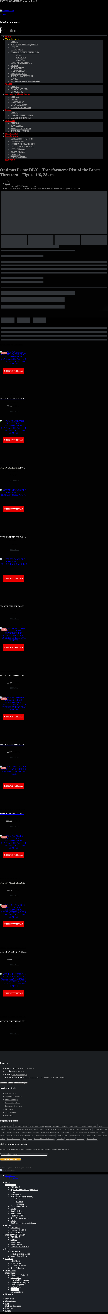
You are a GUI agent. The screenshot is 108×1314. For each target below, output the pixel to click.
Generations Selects (21, 62)
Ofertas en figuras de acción (30, 1132)
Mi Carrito (9, 1308)
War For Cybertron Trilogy (25, 52)
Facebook (3, 1083)
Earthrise (21, 57)
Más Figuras (11, 136)
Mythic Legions (18, 149)
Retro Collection (20, 131)
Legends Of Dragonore (23, 144)
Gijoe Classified (74, 1126)
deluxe (25, 1126)
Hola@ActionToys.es (19, 1075)
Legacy (14, 47)
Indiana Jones (18, 151)
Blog (7, 1303)
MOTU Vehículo (86, 1129)
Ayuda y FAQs (10, 1093)
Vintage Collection (21, 128)
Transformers (12, 39)
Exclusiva (56, 1126)
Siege (18, 55)
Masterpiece (17, 49)
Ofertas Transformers (13, 1139)
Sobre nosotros (10, 1112)
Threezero (16, 154)
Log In (8, 1311)
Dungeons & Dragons (22, 146)
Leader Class (92, 1126)
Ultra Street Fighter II (22, 138)
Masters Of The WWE (21, 107)
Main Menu (10, 1175)
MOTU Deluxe (38, 1129)
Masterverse (17, 102)
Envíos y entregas (11, 1100)
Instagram (24, 1083)
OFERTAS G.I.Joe (62, 1135)
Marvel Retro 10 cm (21, 118)
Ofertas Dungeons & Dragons (10, 1132)
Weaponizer (80, 1139)
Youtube (17, 1083)
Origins (14, 99)
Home (7, 1182)
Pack (24, 1139)
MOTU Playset (74, 1129)
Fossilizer (64, 1126)
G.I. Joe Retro (16, 1232)
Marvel (8, 110)
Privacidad (9, 1115)
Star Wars (10, 120)
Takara (14, 78)
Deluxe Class (34, 1126)
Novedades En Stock (100, 1129)
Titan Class (60, 1139)
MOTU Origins (63, 1129)
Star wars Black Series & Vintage (44, 1139)
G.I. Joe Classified (19, 89)
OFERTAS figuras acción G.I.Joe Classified (85, 1132)
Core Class (17, 1126)
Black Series (17, 125)
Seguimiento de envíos (13, 1096)
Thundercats (17, 141)
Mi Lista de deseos (13, 1306)
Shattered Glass (19, 73)
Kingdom (20, 60)
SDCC (30, 1139)
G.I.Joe (8, 84)
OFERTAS (15, 41)
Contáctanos (10, 1301)
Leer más (14, 411)
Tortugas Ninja (19, 157)
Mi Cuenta (9, 1299)
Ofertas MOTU (90, 1135)
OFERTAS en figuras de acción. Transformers (55, 1132)
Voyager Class (70, 1139)
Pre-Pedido (14, 480)
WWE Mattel (10, 1270)
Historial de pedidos (12, 1103)
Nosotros (10, 159)
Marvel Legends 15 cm (22, 115)
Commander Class (6, 1126)
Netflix (14, 65)
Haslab (84, 1126)
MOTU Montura (51, 1129)
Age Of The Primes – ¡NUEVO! (24, 44)
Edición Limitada (45, 1126)
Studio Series (17, 68)
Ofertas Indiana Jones (77, 1135)
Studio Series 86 (18, 70)
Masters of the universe (24, 1129)
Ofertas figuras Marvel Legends (45, 1135)
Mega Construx (19, 104)
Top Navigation (11, 1178)
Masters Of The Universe (17, 94)
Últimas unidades (92, 1139)
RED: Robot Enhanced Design (25, 81)
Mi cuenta (9, 1109)
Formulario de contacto (13, 1106)
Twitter (10, 1083)
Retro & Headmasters (22, 76)
